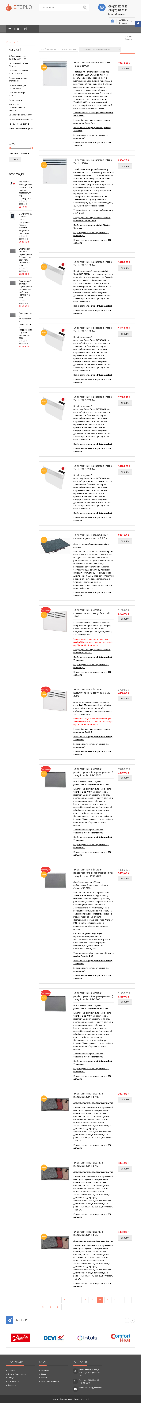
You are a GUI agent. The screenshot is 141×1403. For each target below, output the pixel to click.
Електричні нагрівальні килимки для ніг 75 (88, 1233)
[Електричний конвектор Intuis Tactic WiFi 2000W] (55, 408)
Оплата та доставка (17, 1374)
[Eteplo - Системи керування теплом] (20, 7)
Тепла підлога (15, 100)
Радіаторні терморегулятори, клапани (17, 107)
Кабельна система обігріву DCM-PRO (17, 57)
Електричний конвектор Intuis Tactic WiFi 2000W (92, 398)
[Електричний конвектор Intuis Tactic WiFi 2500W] (55, 478)
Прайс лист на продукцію (92, 306)
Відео (43, 1374)
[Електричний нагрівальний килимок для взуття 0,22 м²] (55, 547)
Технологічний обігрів (19, 123)
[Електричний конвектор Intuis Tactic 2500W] (55, 74)
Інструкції (12, 1377)
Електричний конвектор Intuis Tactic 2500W (92, 64)
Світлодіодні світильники (20, 114)
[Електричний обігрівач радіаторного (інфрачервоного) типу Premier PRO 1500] (55, 781)
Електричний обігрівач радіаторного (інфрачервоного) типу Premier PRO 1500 (25, 289)
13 (121, 1300)
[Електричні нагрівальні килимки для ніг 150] (55, 1174)
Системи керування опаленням (18, 79)
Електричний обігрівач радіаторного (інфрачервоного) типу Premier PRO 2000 (25, 257)
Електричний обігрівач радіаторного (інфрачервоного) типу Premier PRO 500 (93, 996)
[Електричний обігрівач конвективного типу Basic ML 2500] (55, 701)
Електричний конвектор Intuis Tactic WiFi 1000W (92, 263)
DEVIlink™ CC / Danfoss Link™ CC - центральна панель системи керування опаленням (25, 224)
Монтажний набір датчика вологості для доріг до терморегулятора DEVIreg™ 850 (25, 190)
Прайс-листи (13, 1381)
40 (43, 1307)
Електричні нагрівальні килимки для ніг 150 (88, 1164)
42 (57, 1307)
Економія (45, 1370)
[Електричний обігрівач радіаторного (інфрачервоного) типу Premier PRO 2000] (55, 881)
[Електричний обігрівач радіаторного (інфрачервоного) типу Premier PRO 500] (55, 1005)
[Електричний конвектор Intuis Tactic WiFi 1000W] (55, 274)
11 (107, 1300)
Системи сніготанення (19, 119)
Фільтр (15, 159)
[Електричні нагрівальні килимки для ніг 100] (55, 1105)
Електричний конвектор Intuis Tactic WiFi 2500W (92, 467)
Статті (44, 1377)
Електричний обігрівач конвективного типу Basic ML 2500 (91, 693)
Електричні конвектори (19, 128)
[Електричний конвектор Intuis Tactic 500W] (55, 172)
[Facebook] (138, 24)
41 (50, 1307)
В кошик (125, 68)
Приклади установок (50, 1381)
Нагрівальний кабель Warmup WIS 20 (18, 72)
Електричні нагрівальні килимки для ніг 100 (88, 1095)
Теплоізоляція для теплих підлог (17, 86)
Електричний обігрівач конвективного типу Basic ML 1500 (91, 613)
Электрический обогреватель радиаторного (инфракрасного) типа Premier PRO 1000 (25, 325)
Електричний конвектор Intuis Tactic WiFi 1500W (92, 329)
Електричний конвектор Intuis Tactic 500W (92, 161)
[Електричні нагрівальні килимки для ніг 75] (55, 1243)
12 (114, 1300)
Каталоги (12, 1385)
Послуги (11, 1370)
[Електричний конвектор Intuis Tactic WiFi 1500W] (55, 339)
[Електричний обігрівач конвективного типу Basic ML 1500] (55, 622)
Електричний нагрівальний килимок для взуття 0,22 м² (90, 536)
